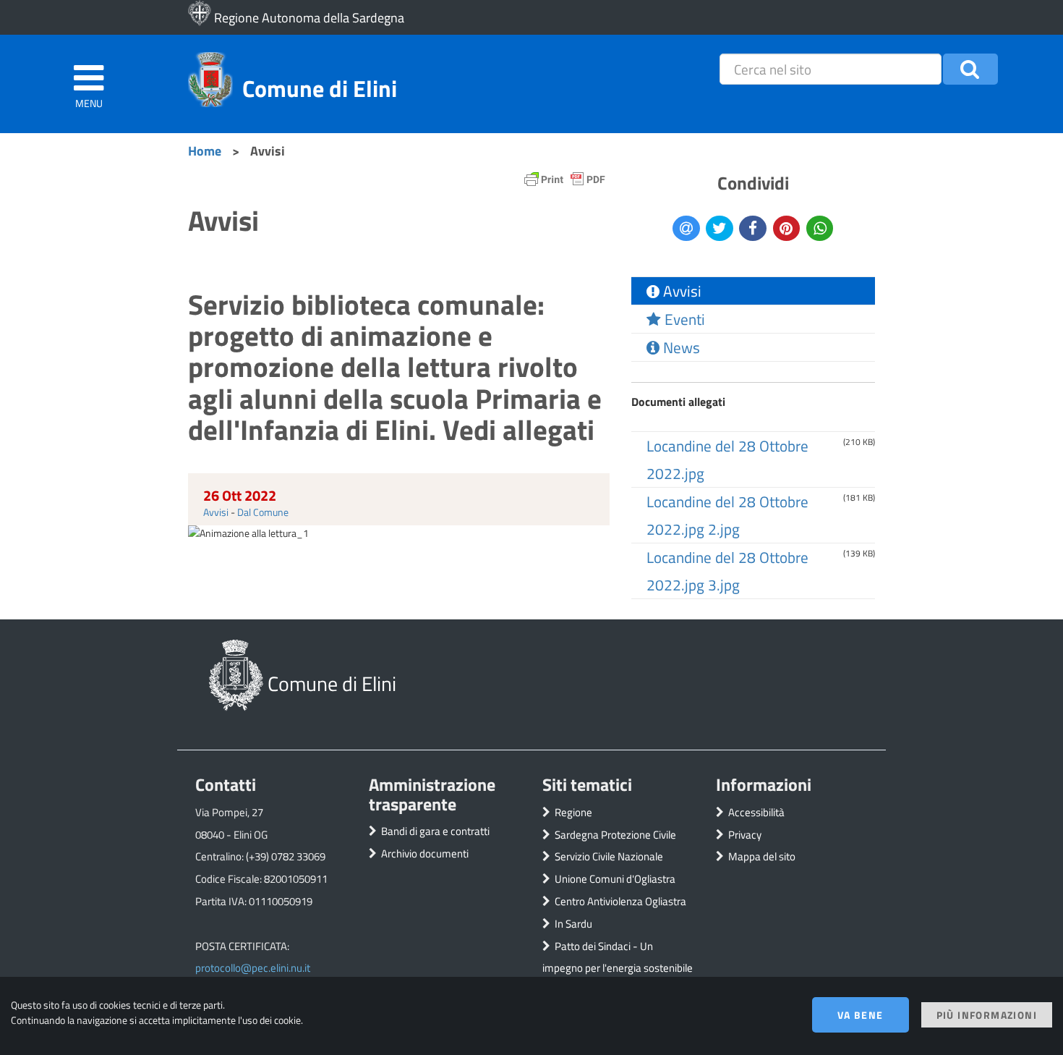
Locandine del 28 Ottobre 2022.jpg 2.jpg (727, 515)
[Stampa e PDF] (565, 182)
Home (204, 150)
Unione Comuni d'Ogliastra (615, 878)
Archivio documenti (425, 853)
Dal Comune (263, 512)
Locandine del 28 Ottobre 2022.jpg (727, 459)
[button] (971, 69)
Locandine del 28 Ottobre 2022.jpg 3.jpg (727, 571)
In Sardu (573, 923)
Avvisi (216, 512)
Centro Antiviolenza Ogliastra (620, 901)
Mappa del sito (761, 856)
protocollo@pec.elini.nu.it (252, 967)
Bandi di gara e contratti (435, 831)
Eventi (683, 319)
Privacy (744, 834)
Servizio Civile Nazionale (609, 856)
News (679, 347)
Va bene (860, 1014)
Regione (573, 812)
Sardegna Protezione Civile (615, 834)
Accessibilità (756, 812)
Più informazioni (986, 1014)
